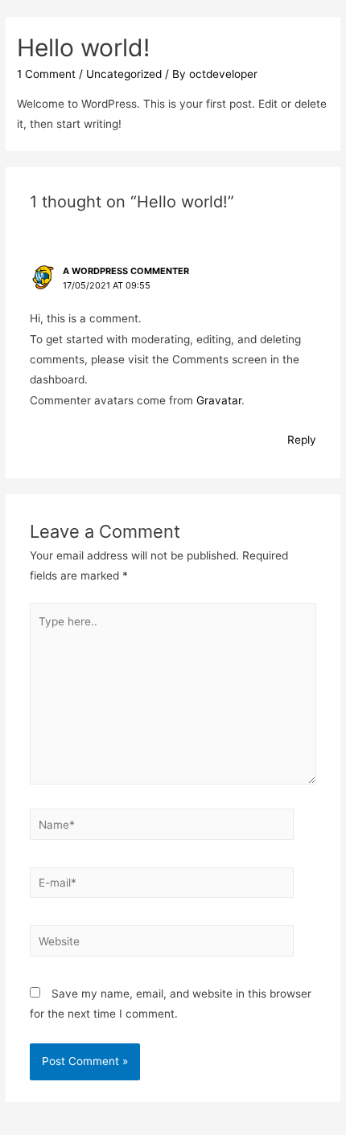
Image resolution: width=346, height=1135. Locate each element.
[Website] (162, 943)
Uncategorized (124, 74)
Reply (301, 439)
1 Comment (46, 74)
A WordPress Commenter (126, 271)
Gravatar (218, 400)
